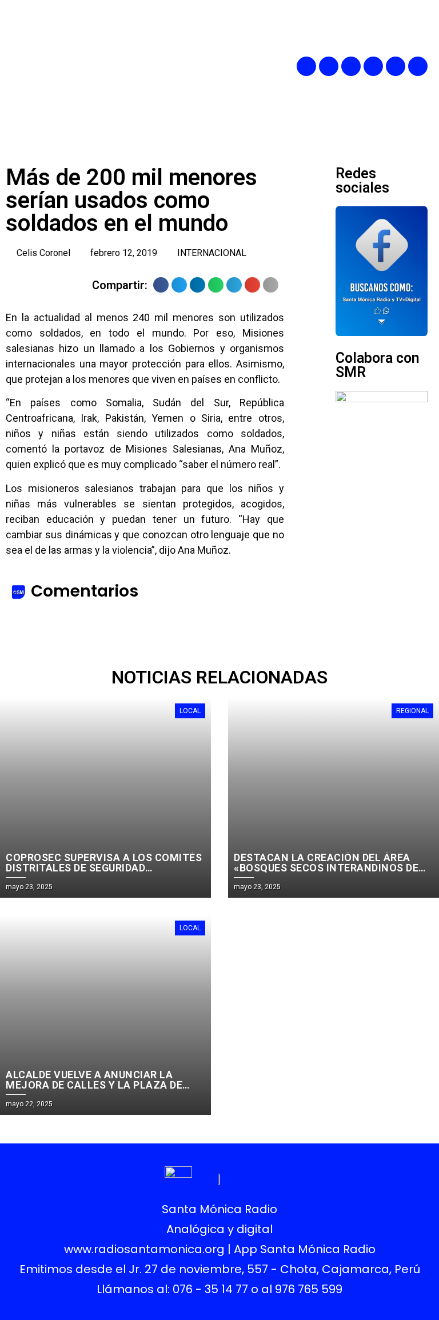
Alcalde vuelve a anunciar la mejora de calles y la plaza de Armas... (94, 1085)
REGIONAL (412, 711)
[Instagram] (351, 66)
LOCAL (190, 711)
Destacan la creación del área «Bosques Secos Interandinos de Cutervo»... (326, 867)
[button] (243, 66)
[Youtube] (395, 66)
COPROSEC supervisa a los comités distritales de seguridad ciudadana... (104, 867)
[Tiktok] (418, 66)
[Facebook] (306, 66)
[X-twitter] (373, 66)
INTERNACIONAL (211, 252)
